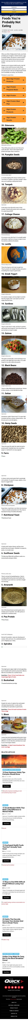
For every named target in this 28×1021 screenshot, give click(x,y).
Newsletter (14, 1016)
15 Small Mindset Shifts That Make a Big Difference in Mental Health (13, 809)
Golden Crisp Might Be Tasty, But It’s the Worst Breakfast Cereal (13, 958)
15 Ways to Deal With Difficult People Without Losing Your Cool (13, 884)
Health (8, 31)
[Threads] (19, 987)
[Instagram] (9, 987)
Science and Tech (14, 769)
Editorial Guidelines (14, 1005)
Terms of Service (14, 1010)
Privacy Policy (14, 1008)
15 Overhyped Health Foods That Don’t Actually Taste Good (13, 847)
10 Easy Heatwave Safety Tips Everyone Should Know (13, 773)
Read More (6, 786)
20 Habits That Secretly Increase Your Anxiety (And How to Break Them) (12, 921)
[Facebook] (6, 987)
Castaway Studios (13, 999)
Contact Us (14, 1013)
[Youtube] (12, 987)
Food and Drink (8, 954)
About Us (14, 1002)
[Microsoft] (15, 987)
